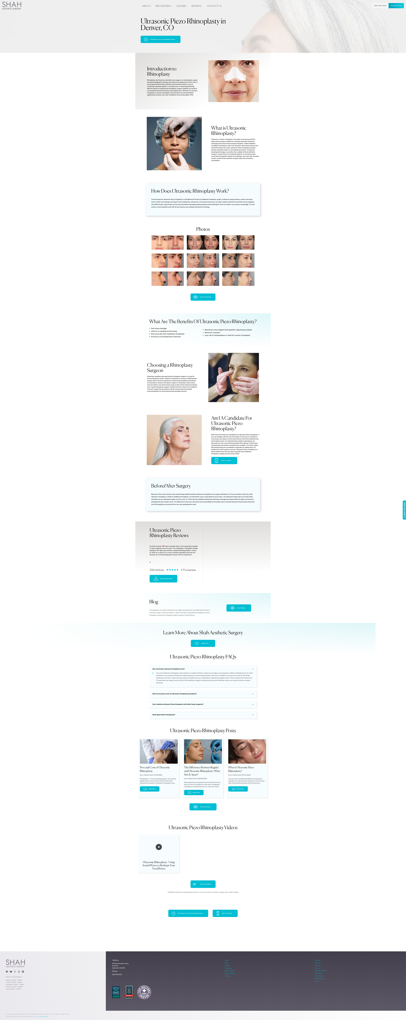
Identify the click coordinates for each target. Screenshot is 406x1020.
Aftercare (318, 965)
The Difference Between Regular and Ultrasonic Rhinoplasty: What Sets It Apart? (202, 771)
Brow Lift (317, 968)
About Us (205, 643)
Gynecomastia (319, 978)
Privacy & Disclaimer (42, 1016)
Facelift (227, 965)
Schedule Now (396, 6)
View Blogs (241, 608)
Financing (318, 963)
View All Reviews (166, 579)
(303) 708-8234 (380, 6)
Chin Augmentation (320, 970)
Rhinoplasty (228, 968)
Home (226, 960)
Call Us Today (227, 913)
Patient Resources (230, 973)
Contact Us (214, 6)
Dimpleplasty (319, 973)
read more (152, 789)
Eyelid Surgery (319, 976)
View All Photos (206, 297)
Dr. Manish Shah (147, 775)
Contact (227, 976)
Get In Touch (226, 460)
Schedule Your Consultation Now (162, 39)
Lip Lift (317, 981)
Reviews (196, 6)
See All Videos (205, 884)
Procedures (163, 6)
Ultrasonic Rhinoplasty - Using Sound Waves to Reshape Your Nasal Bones (159, 865)
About (146, 6)
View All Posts (205, 807)
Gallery (181, 6)
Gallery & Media (229, 970)
